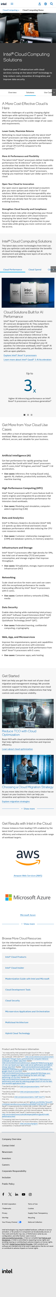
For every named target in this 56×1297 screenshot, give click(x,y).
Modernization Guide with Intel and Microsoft (27, 978)
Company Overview (11, 1139)
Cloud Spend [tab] (35, 269)
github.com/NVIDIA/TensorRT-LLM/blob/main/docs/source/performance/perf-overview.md (27, 1103)
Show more (29, 808)
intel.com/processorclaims (29, 1086)
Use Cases (48, 92)
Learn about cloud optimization (17, 749)
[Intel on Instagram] (30, 1194)
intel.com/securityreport (29, 1124)
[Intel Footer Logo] (7, 1271)
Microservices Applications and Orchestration (27, 1011)
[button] (28, 739)
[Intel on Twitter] (10, 1194)
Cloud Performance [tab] (12, 269)
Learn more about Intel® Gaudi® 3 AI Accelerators (27, 359)
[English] (45, 4)
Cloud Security (12, 1000)
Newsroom (7, 1152)
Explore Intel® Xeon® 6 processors (20, 355)
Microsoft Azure (28, 915)
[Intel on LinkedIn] (16, 1194)
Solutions (30, 92)
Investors (6, 1158)
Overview (12, 92)
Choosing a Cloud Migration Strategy (27, 787)
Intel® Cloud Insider (14, 968)
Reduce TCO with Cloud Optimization (19, 733)
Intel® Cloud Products (15, 957)
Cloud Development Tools (17, 989)
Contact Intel (8, 1145)
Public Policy (8, 1184)
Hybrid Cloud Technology (17, 1033)
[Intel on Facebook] (3, 1194)
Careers (6, 1164)
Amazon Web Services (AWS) (28, 875)
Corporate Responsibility (14, 1171)
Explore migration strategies (16, 801)
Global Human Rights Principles (21, 1244)
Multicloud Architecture (16, 1022)
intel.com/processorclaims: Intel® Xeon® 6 (29, 1097)
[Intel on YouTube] (23, 1194)
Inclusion (6, 1177)
